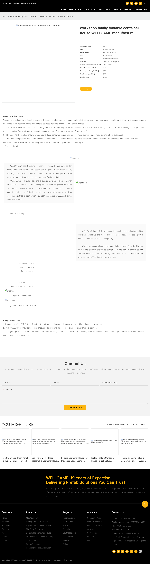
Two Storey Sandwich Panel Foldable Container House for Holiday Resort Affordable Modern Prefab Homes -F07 (15, 459)
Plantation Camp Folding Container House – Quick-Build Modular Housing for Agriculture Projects (133, 459)
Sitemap (68, 560)
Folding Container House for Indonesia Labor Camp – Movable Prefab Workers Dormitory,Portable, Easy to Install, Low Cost (74, 459)
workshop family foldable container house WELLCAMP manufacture (44, 16)
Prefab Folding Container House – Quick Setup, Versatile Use (102, 459)
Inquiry (86, 89)
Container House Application (117, 424)
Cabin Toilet (134, 424)
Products (144, 424)
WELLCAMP (7, 16)
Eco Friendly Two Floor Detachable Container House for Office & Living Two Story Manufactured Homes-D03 (45, 459)
